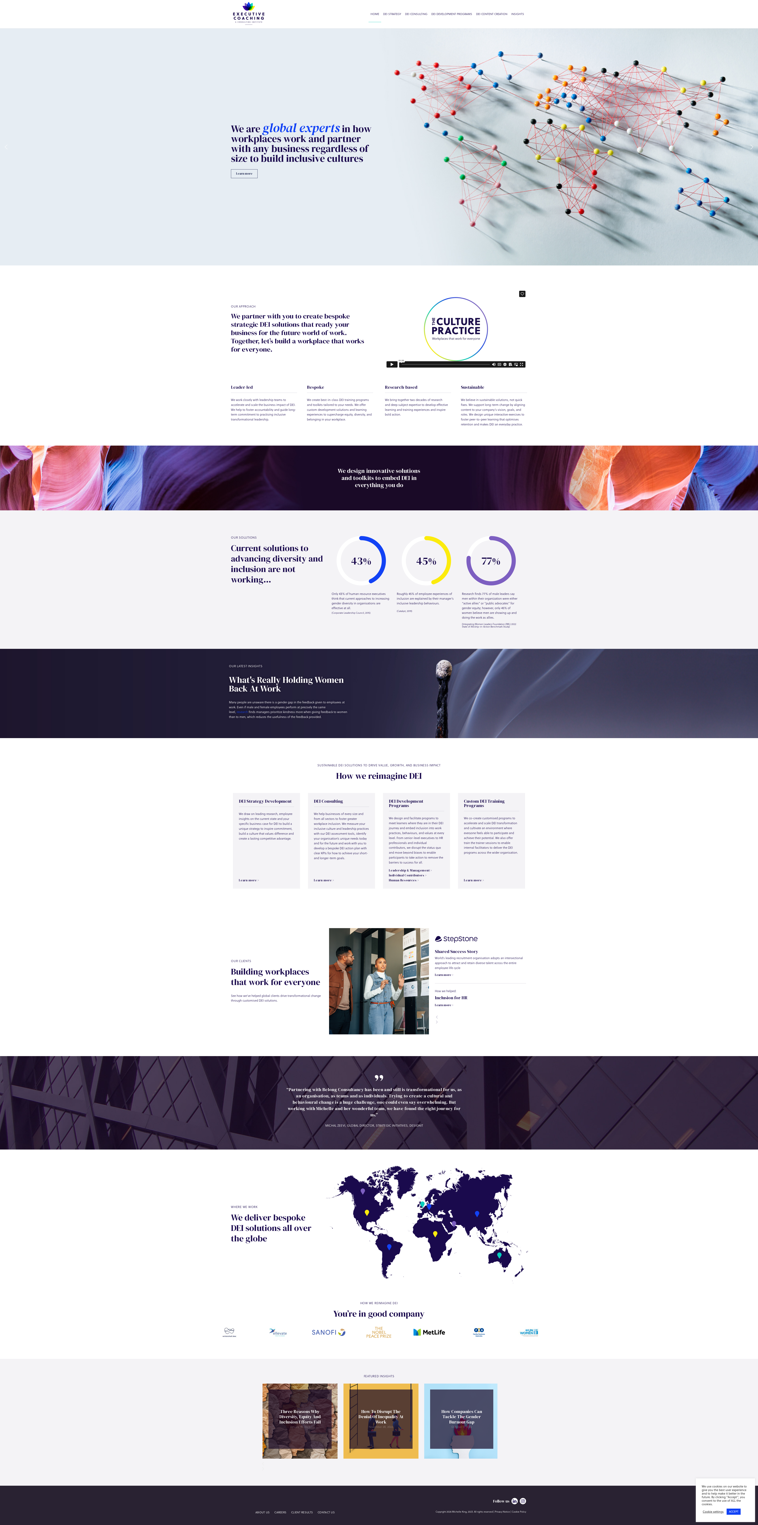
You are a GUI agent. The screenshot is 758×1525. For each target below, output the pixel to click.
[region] (379, 146)
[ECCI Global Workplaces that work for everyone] (248, 14)
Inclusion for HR (451, 998)
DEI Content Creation (491, 14)
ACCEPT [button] (733, 1511)
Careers (280, 1512)
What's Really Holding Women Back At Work (286, 684)
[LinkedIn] (514, 1501)
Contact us (326, 1512)
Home (375, 14)
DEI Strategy (392, 14)
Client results (302, 1512)
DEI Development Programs (451, 14)
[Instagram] (523, 1501)
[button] (6, 147)
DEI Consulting (416, 14)
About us (262, 1512)
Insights (517, 14)
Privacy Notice (502, 1511)
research (242, 712)
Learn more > (444, 975)
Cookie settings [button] (713, 1512)
